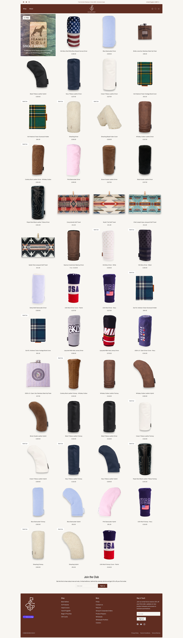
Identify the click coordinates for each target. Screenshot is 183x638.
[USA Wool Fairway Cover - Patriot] (109, 544)
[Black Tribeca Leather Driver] (109, 416)
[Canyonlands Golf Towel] (73, 202)
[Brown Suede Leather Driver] (109, 159)
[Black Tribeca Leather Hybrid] (38, 74)
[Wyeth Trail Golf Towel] (109, 202)
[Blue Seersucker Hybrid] (73, 502)
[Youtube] (26, 2)
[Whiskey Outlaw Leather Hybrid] (144, 373)
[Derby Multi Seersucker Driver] (38, 288)
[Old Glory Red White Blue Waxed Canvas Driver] (73, 31)
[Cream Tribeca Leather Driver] (109, 74)
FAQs (97, 601)
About (31, 9)
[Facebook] (23, 2)
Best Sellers (65, 601)
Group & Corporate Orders (104, 611)
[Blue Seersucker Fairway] (38, 502)
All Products (65, 605)
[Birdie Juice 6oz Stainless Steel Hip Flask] (144, 31)
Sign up (102, 586)
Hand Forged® (65, 611)
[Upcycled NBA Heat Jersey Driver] (109, 330)
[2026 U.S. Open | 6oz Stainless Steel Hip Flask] (38, 373)
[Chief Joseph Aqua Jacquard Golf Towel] (144, 202)
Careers (98, 623)
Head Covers (65, 608)
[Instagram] (29, 2)
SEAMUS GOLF (31, 633)
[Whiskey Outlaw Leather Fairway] (109, 373)
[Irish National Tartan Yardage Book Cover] (144, 74)
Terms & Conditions (145, 633)
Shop (24, 9)
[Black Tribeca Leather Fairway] (73, 416)
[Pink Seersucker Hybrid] (109, 502)
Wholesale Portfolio (102, 620)
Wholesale (99, 617)
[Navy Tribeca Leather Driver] (73, 74)
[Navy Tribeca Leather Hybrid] (109, 459)
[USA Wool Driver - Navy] (109, 288)
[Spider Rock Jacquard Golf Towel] (38, 245)
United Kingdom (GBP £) (152, 2)
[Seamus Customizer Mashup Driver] (73, 245)
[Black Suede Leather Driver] (144, 159)
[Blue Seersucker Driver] (109, 31)
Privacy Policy (135, 633)
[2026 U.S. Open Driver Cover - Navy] (144, 330)
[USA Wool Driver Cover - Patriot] (73, 288)
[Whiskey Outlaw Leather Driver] (144, 117)
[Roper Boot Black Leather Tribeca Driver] (38, 202)
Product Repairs (101, 614)
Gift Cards (64, 617)
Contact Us (99, 605)
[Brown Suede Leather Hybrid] (38, 416)
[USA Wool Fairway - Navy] (144, 502)
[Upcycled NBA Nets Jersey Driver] (73, 330)
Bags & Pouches (66, 614)
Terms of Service (156, 633)
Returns (98, 608)
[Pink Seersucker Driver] (73, 159)
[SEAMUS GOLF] (92, 9)
